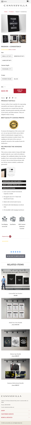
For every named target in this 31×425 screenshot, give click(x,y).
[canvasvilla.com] (15, 5)
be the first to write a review (15, 256)
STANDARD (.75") (6, 69)
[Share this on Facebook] (9, 98)
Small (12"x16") (6, 56)
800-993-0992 (7, 404)
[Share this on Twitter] (6, 98)
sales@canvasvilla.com (9, 407)
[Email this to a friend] (15, 98)
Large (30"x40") (6, 60)
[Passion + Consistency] (13, 23)
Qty (2, 87)
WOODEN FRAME (6, 79)
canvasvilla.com (9, 423)
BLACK (16, 79)
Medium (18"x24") (19, 56)
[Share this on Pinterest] (12, 98)
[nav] (4, 2)
